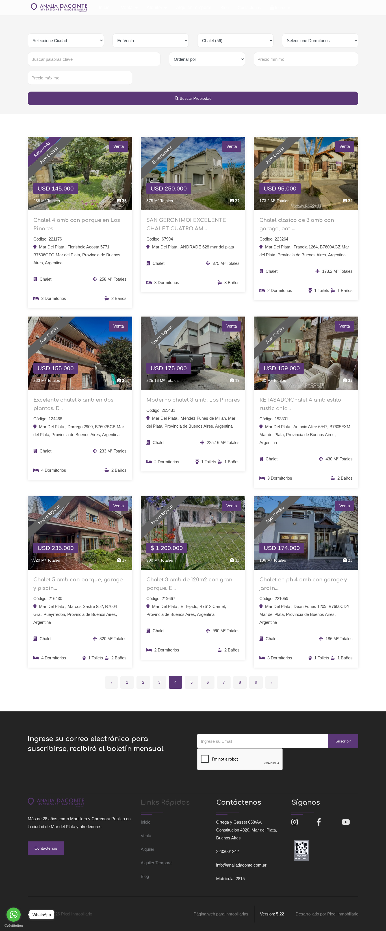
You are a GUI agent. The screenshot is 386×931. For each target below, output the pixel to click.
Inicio (104, 7)
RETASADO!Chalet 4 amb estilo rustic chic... (300, 404)
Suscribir (343, 741)
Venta (146, 835)
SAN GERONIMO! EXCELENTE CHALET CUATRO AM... (186, 224)
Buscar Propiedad (195, 98)
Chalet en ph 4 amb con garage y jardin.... (303, 584)
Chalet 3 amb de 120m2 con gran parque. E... (189, 584)
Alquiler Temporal (193, 7)
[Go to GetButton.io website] (14, 925)
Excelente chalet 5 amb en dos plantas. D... (73, 404)
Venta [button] (127, 7)
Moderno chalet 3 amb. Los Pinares (193, 400)
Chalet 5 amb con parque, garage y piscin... (78, 584)
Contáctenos (249, 7)
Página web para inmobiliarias (221, 913)
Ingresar (282, 7)
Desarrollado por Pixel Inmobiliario (327, 913)
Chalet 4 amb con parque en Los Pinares (76, 224)
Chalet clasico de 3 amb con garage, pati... (296, 224)
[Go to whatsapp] (13, 915)
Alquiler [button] (155, 7)
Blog (224, 7)
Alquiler (147, 849)
